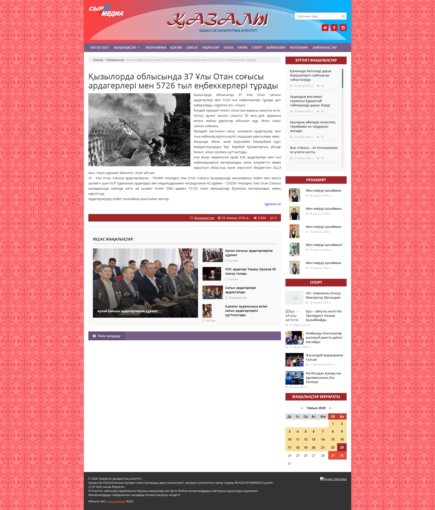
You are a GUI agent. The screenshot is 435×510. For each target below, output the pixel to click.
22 (333, 447)
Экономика (155, 47)
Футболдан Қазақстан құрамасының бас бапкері (323, 377)
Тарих (242, 47)
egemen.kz (273, 204)
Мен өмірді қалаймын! (324, 245)
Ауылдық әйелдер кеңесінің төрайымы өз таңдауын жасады (313, 126)
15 (333, 439)
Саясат (192, 47)
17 (289, 447)
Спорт (257, 47)
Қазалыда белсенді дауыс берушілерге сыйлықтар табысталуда (311, 75)
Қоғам (176, 47)
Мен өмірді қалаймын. (324, 208)
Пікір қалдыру (109, 336)
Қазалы (217, 21)
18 (298, 447)
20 (313, 447)
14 (323, 439)
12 (305, 439)
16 (342, 439)
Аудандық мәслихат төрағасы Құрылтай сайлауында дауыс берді (310, 100)
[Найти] (343, 16)
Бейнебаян (276, 47)
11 (298, 439)
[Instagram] (343, 27)
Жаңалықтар (125, 47)
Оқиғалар (211, 47)
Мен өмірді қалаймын (323, 190)
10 (289, 439)
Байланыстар (325, 47)
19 (305, 447)
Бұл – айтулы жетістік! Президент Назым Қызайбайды (324, 315)
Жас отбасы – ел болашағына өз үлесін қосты (314, 149)
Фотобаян (299, 47)
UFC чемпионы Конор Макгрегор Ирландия (323, 295)
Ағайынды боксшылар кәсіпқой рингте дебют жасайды (324, 337)
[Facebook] (334, 27)
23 (342, 447)
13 (313, 439)
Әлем (228, 47)
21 (323, 447)
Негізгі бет (99, 47)
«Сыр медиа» (116, 501)
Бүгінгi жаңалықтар (316, 60)
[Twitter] (325, 27)
